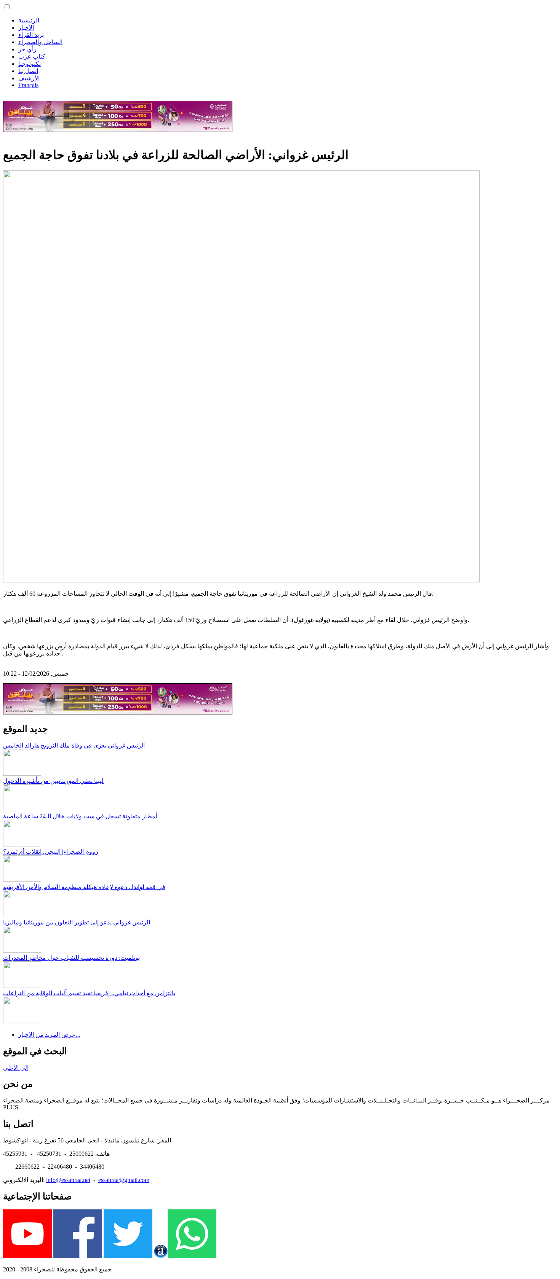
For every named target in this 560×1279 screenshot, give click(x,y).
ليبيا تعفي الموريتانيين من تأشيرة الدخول (53, 781)
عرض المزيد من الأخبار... (49, 1034)
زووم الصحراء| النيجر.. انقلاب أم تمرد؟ (50, 851)
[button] (7, 6)
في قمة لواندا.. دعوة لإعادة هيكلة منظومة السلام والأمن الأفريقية (84, 887)
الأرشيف (29, 78)
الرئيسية (28, 20)
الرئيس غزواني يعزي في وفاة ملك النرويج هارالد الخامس (74, 745)
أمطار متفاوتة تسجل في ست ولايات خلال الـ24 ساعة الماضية (80, 816)
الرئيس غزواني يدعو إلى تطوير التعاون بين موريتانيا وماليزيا (76, 922)
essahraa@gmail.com (123, 1180)
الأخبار (26, 27)
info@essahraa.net (68, 1180)
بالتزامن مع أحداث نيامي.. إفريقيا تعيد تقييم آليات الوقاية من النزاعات (89, 993)
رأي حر (27, 49)
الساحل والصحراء (40, 42)
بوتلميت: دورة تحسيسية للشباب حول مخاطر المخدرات (71, 957)
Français (28, 85)
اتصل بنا (28, 71)
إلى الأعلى (16, 1067)
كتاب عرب (31, 56)
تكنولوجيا (29, 63)
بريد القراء (31, 35)
